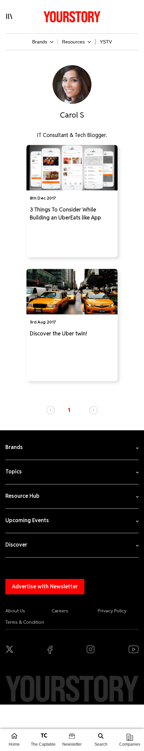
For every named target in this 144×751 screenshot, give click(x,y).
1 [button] (69, 410)
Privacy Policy (112, 611)
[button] (51, 410)
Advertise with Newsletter (45, 586)
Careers (60, 611)
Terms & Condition (24, 622)
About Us (15, 611)
